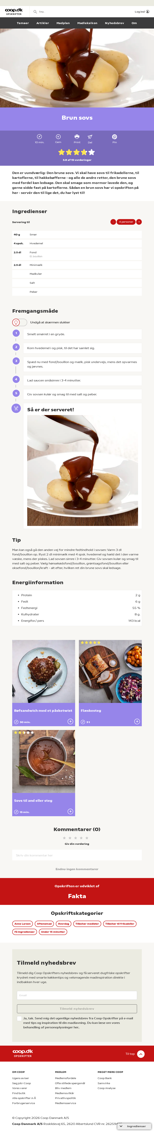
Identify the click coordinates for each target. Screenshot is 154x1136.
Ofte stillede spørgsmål (70, 1083)
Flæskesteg (91, 710)
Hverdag (63, 923)
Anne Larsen (22, 923)
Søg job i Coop (21, 1083)
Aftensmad (44, 923)
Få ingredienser (24, 931)
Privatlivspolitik (65, 1098)
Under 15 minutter (53, 931)
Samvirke (104, 1083)
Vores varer (19, 1088)
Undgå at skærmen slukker (50, 322)
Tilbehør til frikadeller (119, 923)
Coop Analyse (107, 1088)
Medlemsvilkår (64, 1093)
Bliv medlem (63, 1088)
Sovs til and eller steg (33, 800)
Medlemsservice (65, 1103)
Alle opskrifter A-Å (24, 1098)
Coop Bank (105, 1078)
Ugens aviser (20, 1078)
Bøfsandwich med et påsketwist (43, 710)
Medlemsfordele (65, 1078)
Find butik (18, 1093)
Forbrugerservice (23, 1103)
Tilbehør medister (87, 923)
